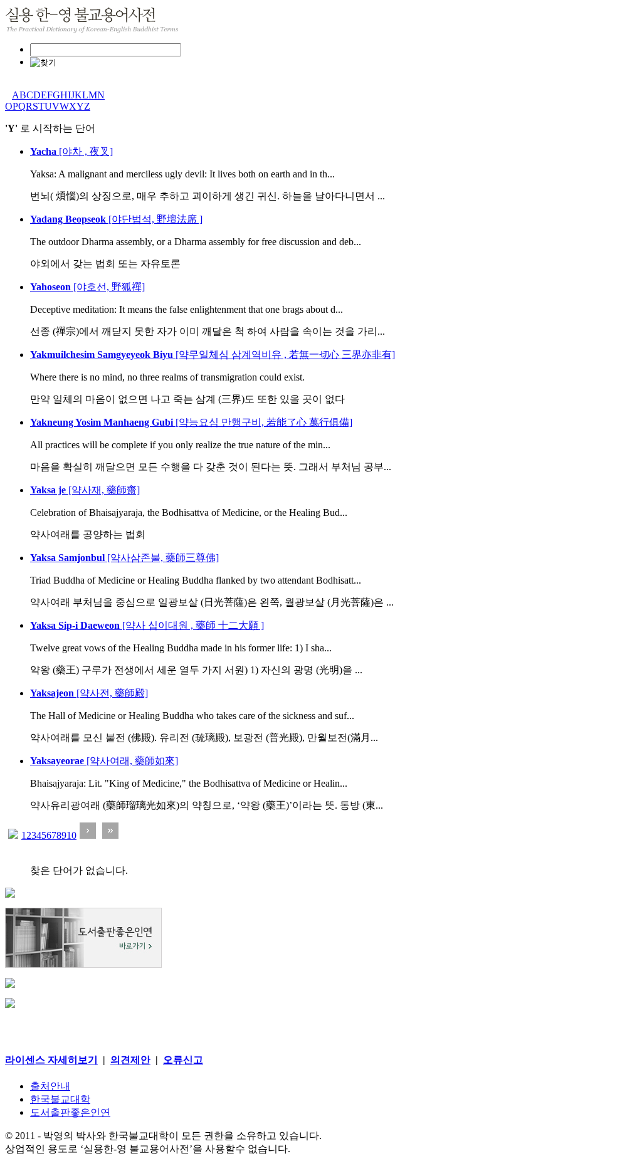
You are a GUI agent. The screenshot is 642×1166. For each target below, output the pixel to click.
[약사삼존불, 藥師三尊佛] (124, 557)
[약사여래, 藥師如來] (104, 760)
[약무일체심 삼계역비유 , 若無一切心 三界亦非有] (212, 354)
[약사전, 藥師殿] (89, 693)
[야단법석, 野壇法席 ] (116, 219)
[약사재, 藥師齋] (85, 490)
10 (71, 835)
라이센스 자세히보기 (51, 1059)
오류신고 (183, 1059)
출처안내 (50, 1086)
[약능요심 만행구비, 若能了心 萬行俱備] (191, 422)
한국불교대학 (60, 1099)
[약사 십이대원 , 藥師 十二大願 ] (147, 625)
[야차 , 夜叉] (71, 151)
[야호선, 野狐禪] (87, 286)
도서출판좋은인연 (70, 1112)
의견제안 (130, 1059)
